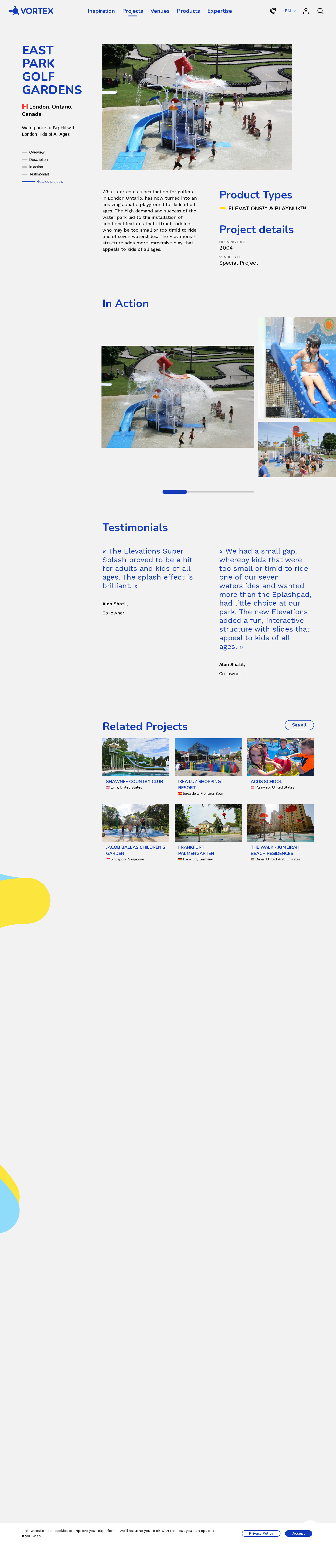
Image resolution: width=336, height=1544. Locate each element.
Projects (132, 11)
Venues (160, 11)
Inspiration (101, 11)
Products (188, 11)
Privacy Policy (261, 1533)
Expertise (219, 11)
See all (303, 725)
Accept (298, 1533)
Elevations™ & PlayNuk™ (267, 208)
